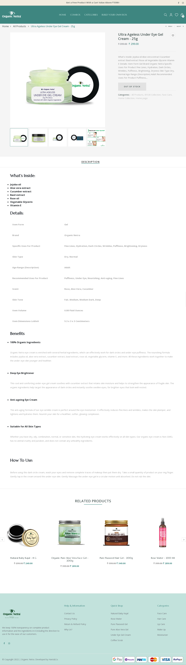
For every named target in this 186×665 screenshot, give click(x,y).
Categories (91, 14)
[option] (57, 79)
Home (62, 14)
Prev (170, 26)
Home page (142, 98)
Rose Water (116, 618)
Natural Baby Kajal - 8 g (23, 557)
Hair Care (161, 618)
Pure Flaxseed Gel (119, 624)
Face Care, (167, 94)
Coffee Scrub (117, 640)
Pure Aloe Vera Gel (119, 629)
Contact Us (69, 613)
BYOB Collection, (153, 94)
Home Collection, (127, 98)
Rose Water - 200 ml (163, 557)
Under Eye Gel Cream (121, 634)
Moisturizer (162, 634)
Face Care (162, 613)
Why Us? (68, 629)
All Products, (138, 94)
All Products (20, 26)
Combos (75, 14)
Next (179, 26)
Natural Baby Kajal (119, 613)
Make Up (161, 629)
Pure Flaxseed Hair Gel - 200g (116, 557)
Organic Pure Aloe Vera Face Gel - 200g (69, 559)
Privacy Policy (70, 618)
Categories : (124, 94)
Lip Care (161, 624)
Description (90, 161)
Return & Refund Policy (75, 624)
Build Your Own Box (114, 14)
